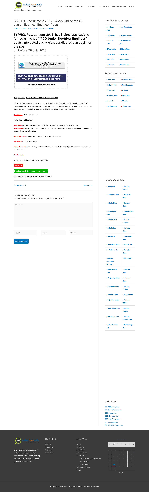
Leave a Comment (20, 28)
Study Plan (103, 6)
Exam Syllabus (84, 462)
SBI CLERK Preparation (113, 410)
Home (60, 6)
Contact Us (49, 453)
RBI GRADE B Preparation (114, 425)
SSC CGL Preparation (112, 419)
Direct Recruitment (119, 6)
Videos (131, 6)
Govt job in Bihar (34, 28)
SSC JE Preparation (112, 416)
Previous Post (20, 185)
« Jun (121, 472)
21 (129, 461)
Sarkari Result (91, 6)
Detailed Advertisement (31, 171)
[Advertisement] (120, 143)
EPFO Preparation (111, 422)
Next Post (88, 185)
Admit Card (79, 6)
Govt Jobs (68, 6)
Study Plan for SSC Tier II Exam (90, 459)
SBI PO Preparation (112, 407)
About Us (48, 450)
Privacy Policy (50, 447)
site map (48, 444)
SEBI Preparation (111, 413)
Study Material (84, 464)
